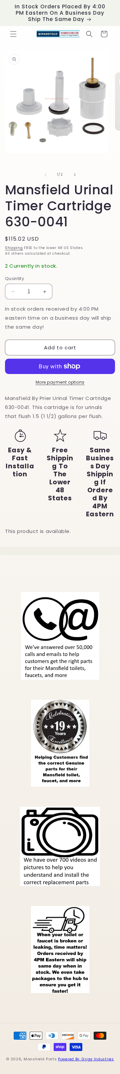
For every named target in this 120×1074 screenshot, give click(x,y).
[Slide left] (45, 174)
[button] (13, 34)
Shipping (14, 247)
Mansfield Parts (40, 1059)
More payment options (60, 382)
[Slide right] (74, 174)
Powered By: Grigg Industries (86, 1059)
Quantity (14, 278)
